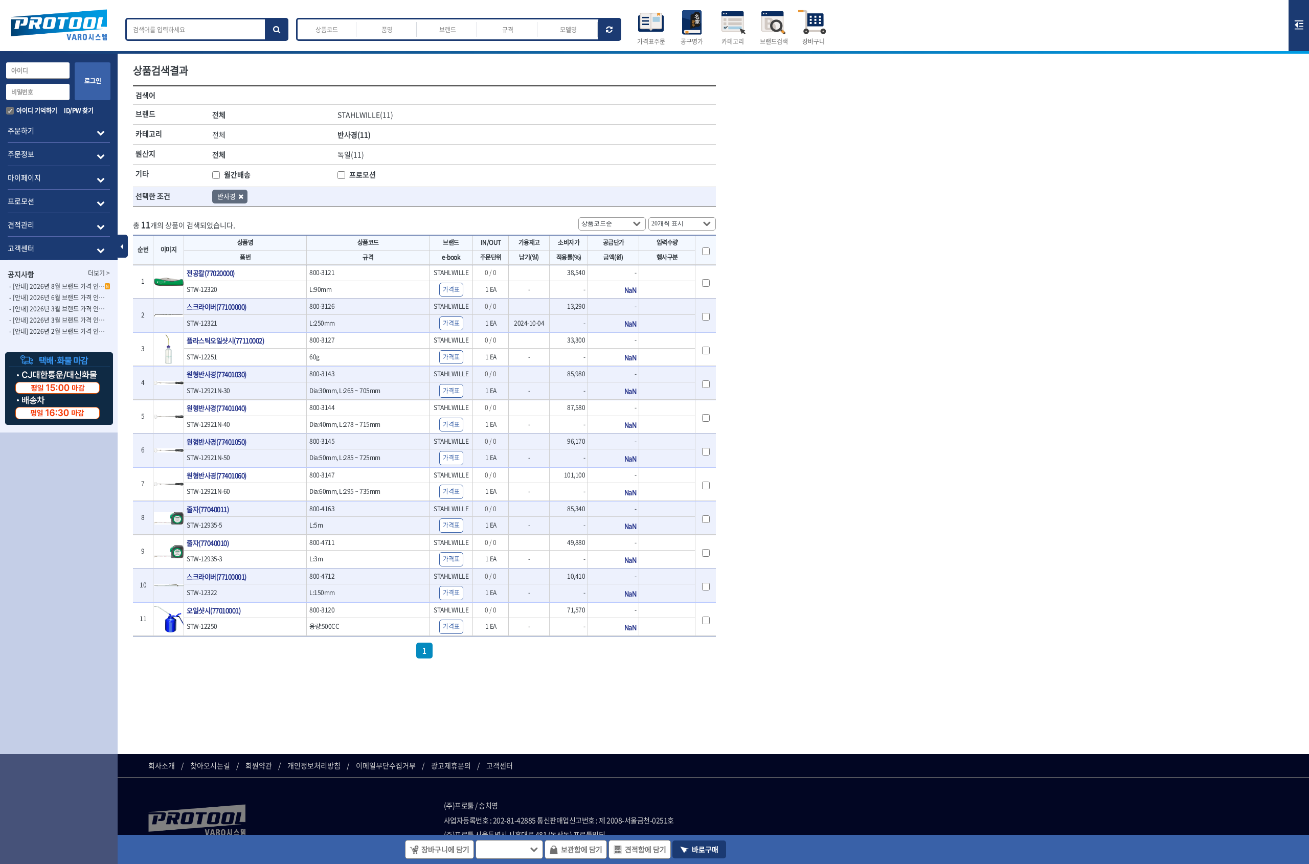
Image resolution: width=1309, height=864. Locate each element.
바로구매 (705, 849)
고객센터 (499, 765)
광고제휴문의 (451, 765)
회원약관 (258, 765)
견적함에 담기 (645, 849)
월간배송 (237, 174)
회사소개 (161, 765)
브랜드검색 (774, 41)
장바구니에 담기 (445, 849)
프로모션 (362, 174)
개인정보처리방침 (314, 765)
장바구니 (813, 41)
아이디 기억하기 (36, 110)
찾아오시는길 (210, 765)
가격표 (451, 289)
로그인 (92, 80)
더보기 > (99, 273)
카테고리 (732, 41)
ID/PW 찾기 (78, 110)
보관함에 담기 (581, 849)
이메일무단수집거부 (386, 765)
